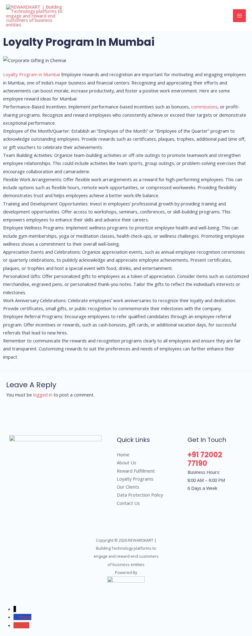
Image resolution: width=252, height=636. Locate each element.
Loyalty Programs (135, 479)
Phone (24, 617)
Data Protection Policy (140, 495)
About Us (126, 462)
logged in (42, 395)
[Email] (16, 625)
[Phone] (16, 617)
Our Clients (128, 487)
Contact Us (128, 503)
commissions (204, 106)
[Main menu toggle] (239, 15)
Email (23, 625)
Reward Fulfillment (136, 471)
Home (123, 454)
